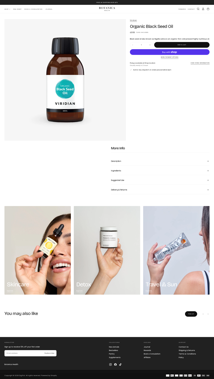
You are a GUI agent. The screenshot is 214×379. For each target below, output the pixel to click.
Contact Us (183, 347)
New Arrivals (114, 347)
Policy (181, 357)
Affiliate (147, 357)
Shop (6, 9)
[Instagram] (110, 364)
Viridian (133, 20)
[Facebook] (115, 364)
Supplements (114, 357)
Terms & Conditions (187, 354)
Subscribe (49, 353)
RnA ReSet (17, 9)
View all (191, 314)
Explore (10, 291)
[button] (198, 9)
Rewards (147, 350)
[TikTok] (120, 364)
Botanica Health (11, 364)
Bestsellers (113, 350)
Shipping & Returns (187, 350)
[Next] (208, 313)
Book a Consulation (152, 354)
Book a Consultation (33, 9)
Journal (49, 9)
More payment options (169, 57)
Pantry (112, 354)
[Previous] (203, 313)
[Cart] (208, 9)
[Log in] (203, 9)
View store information (200, 63)
